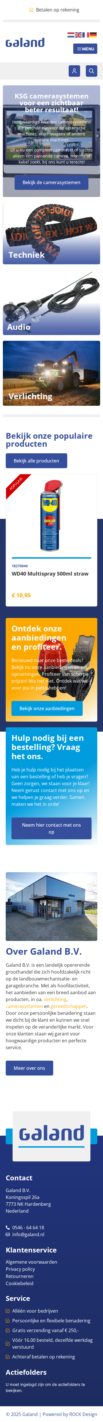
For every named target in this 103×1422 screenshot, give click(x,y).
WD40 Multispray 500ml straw (50, 573)
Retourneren (19, 1276)
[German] (93, 34)
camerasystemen (24, 1006)
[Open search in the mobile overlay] (91, 71)
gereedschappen (69, 1006)
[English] (78, 34)
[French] (86, 34)
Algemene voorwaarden (31, 1262)
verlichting (55, 999)
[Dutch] (71, 34)
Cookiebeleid (19, 1283)
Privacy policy (20, 1269)
